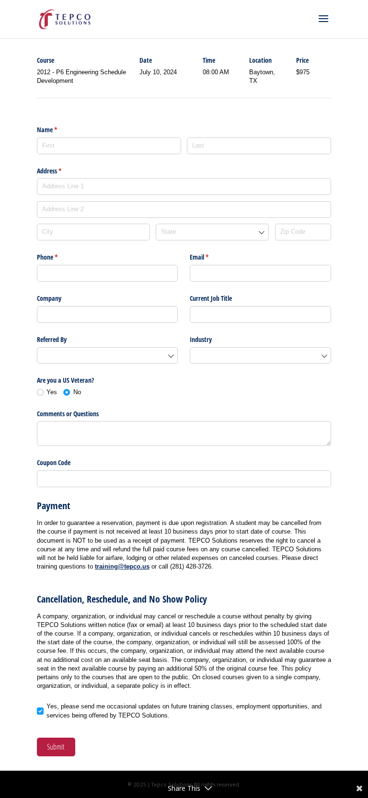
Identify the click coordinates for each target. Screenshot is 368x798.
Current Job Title (211, 298)
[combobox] (212, 232)
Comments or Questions (68, 413)
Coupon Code (53, 462)
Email (210, 257)
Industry (201, 339)
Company (49, 298)
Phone (58, 257)
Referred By (52, 339)
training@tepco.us (122, 566)
